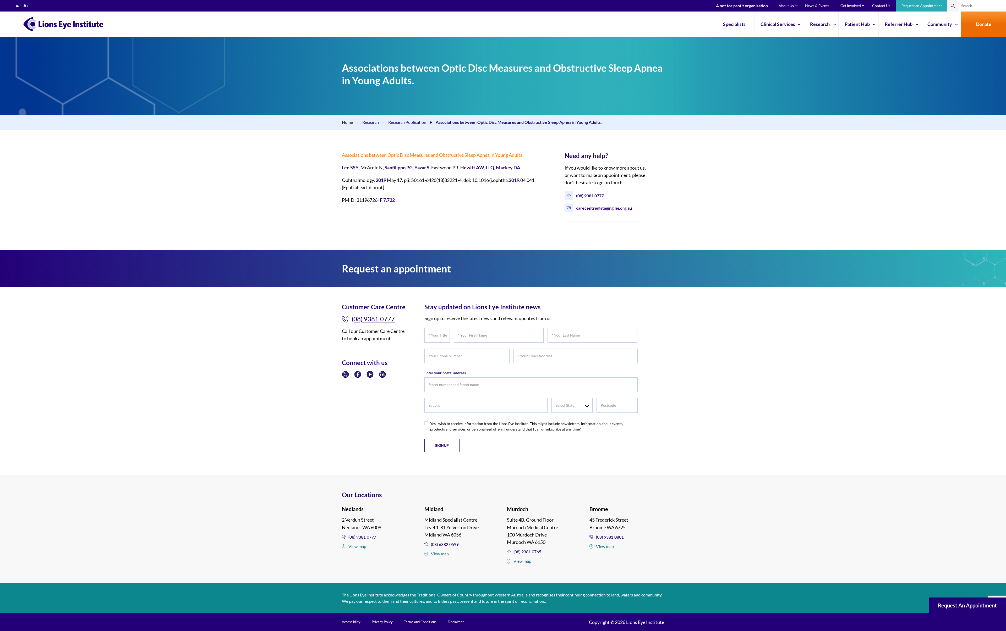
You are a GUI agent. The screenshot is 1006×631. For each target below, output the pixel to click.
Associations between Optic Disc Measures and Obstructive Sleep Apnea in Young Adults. (432, 155)
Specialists (734, 24)
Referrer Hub (898, 24)
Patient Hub (857, 24)
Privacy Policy (382, 622)
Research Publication (407, 122)
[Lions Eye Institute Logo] (63, 23)
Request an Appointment (921, 5)
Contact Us (881, 5)
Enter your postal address (445, 373)
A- (17, 6)
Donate (983, 24)
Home (347, 122)
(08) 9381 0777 (590, 195)
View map (357, 546)
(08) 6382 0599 (445, 544)
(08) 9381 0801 (610, 536)
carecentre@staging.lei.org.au (604, 207)
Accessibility (351, 622)
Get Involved (850, 5)
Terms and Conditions (420, 622)
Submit (953, 6)
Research (820, 24)
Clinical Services (778, 24)
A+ (26, 5)
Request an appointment (967, 605)
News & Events (817, 5)
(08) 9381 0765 (527, 551)
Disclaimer (456, 622)
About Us (786, 5)
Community (939, 24)
